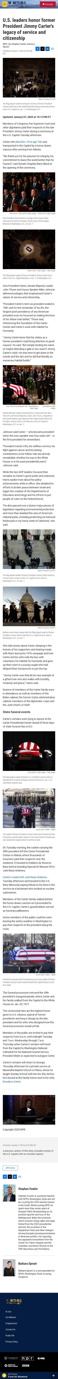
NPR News (10, 1168)
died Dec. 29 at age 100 (29, 141)
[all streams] (54, 1375)
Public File (10, 1336)
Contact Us (10, 1329)
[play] (4, 1375)
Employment (11, 1323)
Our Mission (11, 1317)
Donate (49, 4)
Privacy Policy (12, 1342)
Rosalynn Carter (11, 1081)
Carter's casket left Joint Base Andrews (25, 877)
